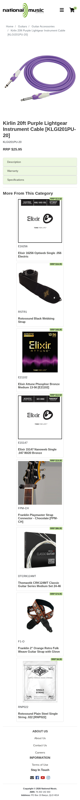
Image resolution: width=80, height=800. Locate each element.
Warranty (12, 170)
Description (14, 161)
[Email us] (32, 778)
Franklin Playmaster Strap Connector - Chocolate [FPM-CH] (38, 518)
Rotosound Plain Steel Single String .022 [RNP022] (38, 715)
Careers (40, 752)
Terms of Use (40, 764)
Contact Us (40, 745)
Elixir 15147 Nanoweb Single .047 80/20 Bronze (37, 451)
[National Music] (23, 10)
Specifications (15, 179)
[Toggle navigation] (61, 10)
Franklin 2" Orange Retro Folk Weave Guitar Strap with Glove (39, 650)
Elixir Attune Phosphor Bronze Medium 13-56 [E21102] (39, 386)
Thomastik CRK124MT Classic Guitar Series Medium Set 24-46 (39, 584)
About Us (40, 738)
